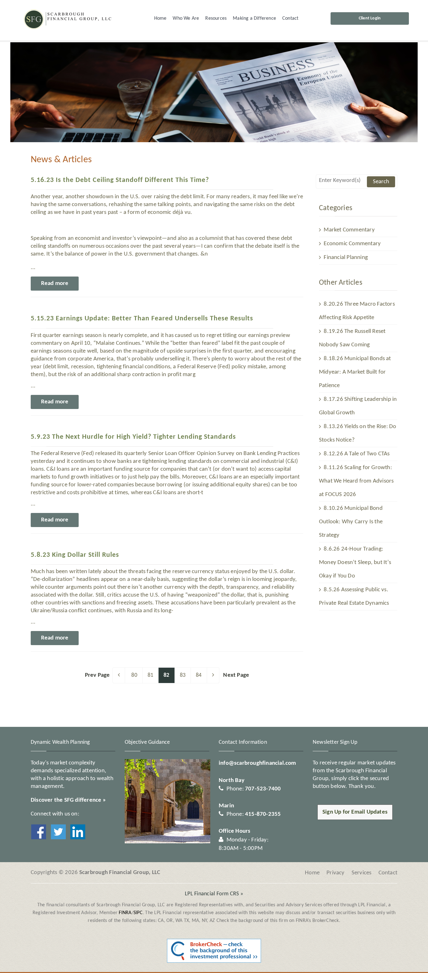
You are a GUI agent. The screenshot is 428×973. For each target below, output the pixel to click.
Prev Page (97, 675)
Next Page (236, 675)
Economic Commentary (351, 244)
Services (362, 873)
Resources (216, 18)
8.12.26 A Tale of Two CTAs (355, 454)
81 (150, 675)
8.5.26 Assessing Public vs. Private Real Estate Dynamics (354, 596)
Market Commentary (348, 230)
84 (198, 675)
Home (160, 18)
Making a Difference (254, 18)
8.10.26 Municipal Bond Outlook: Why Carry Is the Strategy (351, 521)
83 (182, 675)
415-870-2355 (263, 814)
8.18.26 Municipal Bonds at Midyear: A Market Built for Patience (355, 372)
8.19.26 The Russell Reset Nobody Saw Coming (352, 338)
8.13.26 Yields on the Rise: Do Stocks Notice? (357, 433)
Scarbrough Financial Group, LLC (119, 873)
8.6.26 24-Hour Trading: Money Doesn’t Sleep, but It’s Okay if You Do (355, 562)
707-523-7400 (263, 789)
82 (166, 675)
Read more (55, 284)
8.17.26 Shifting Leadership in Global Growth (358, 406)
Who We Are (186, 18)
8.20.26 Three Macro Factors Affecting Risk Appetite (357, 311)
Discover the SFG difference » (68, 800)
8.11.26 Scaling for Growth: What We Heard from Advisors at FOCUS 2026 (356, 481)
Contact (290, 18)
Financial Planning (345, 258)
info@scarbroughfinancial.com (257, 763)
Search (381, 182)
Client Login (370, 18)
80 (134, 675)
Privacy (335, 873)
